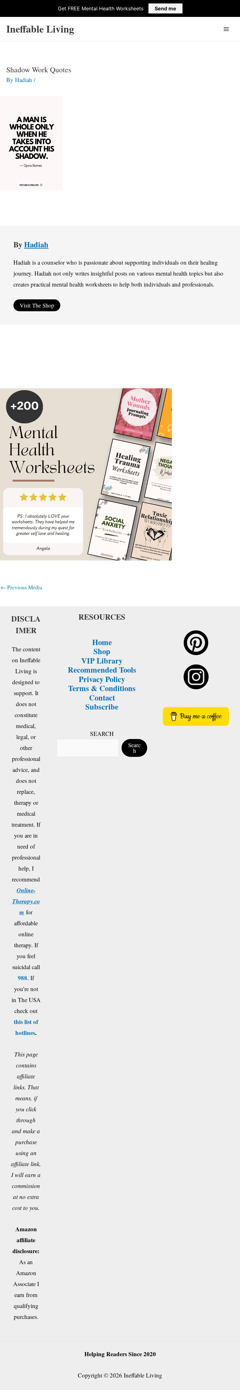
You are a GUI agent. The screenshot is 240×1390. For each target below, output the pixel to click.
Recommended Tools (102, 669)
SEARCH (102, 733)
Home (102, 642)
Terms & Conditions (102, 688)
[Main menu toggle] (226, 29)
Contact (102, 697)
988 (22, 978)
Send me (165, 8)
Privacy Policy (102, 679)
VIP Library (101, 660)
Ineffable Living (40, 28)
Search (134, 747)
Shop (101, 651)
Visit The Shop (37, 305)
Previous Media (21, 587)
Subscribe (101, 706)
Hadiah (36, 244)
